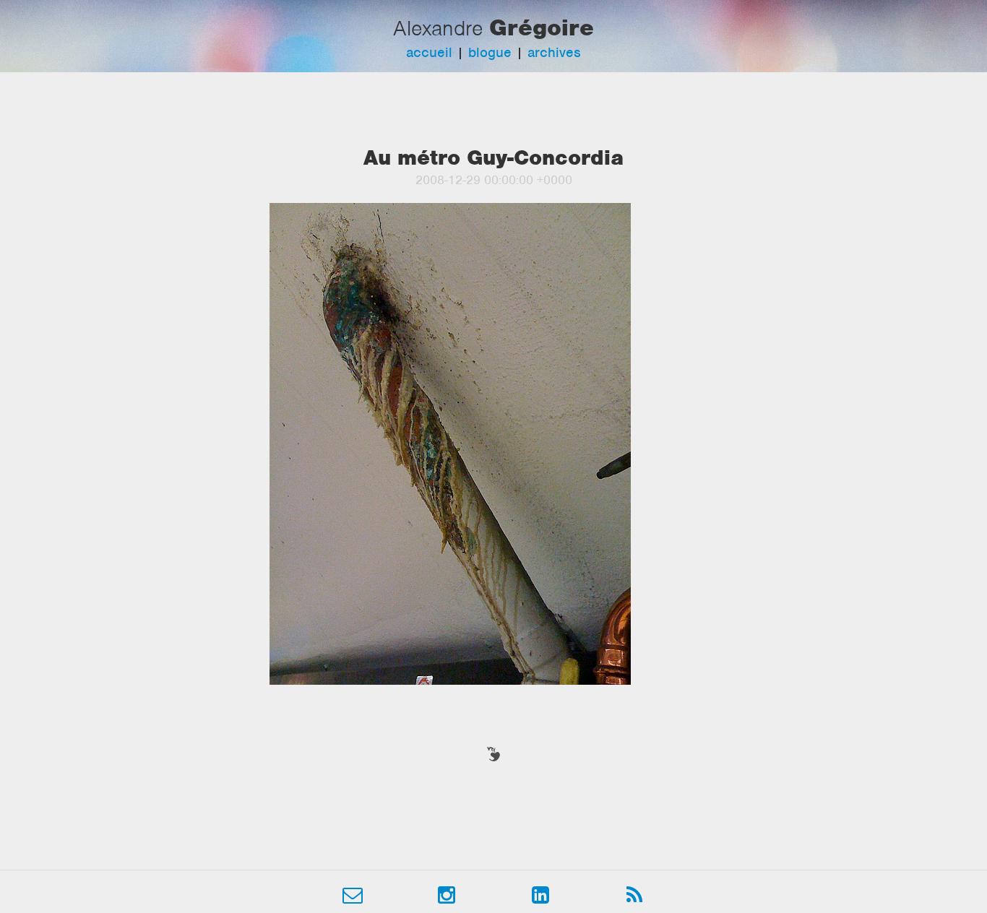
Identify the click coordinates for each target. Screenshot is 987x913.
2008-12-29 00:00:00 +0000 (493, 180)
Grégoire (541, 27)
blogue (490, 52)
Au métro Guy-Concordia (493, 157)
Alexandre (438, 28)
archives (554, 52)
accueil (429, 52)
